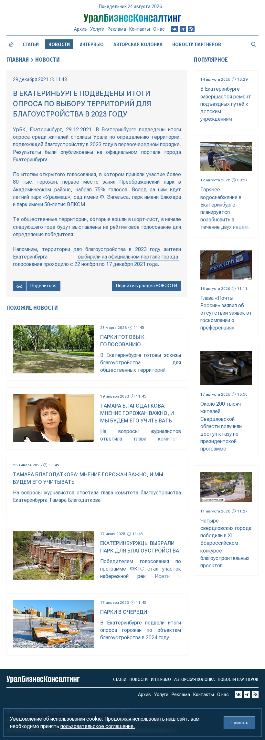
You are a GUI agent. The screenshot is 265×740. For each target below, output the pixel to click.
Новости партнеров (196, 44)
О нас (159, 29)
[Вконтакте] (174, 29)
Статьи (31, 44)
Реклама (117, 29)
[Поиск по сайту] (254, 44)
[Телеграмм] (183, 29)
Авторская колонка (138, 44)
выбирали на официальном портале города (128, 257)
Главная (17, 59)
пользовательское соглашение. (97, 726)
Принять (239, 722)
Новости (47, 59)
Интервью (92, 44)
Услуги (97, 29)
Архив (80, 29)
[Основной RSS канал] (191, 29)
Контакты (139, 29)
